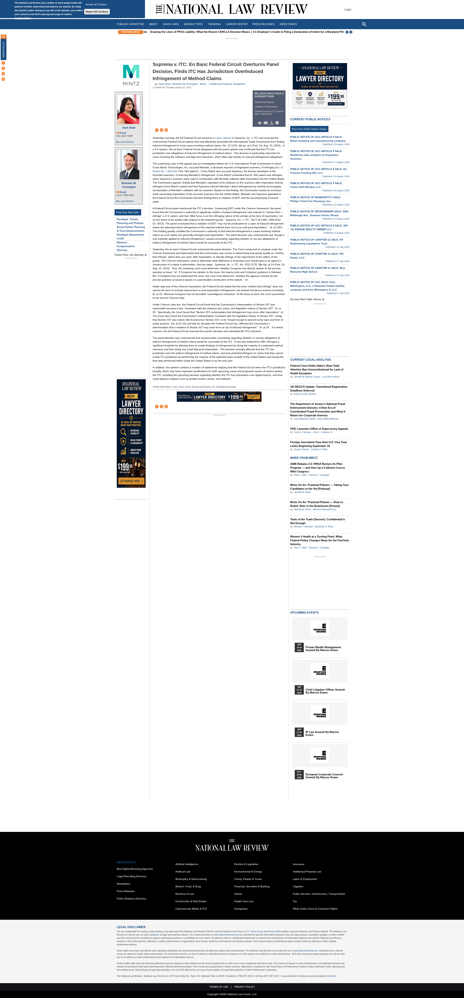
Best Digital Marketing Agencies (135, 868)
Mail (266, 123)
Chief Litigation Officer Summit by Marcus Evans (325, 691)
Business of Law (184, 893)
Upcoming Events (304, 612)
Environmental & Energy (248, 871)
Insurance (298, 864)
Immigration (241, 908)
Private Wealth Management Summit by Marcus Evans (323, 649)
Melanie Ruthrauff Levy (324, 509)
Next (351, 32)
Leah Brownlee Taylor (305, 419)
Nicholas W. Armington (128, 185)
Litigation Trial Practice (266, 106)
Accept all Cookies (96, 4)
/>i (277, 123)
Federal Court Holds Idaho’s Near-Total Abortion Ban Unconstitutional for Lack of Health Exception (316, 369)
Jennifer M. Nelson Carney (307, 377)
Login (348, 9)
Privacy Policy (275, 931)
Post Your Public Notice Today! (309, 129)
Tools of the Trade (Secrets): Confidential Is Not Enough (317, 521)
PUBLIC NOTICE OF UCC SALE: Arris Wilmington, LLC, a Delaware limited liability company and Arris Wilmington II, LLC (317, 286)
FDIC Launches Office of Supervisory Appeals (319, 428)
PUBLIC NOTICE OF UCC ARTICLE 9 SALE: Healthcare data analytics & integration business (316, 155)
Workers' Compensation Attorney (126, 246)
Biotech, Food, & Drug (188, 886)
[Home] (232, 9)
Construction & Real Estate (190, 901)
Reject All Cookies (97, 11)
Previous (347, 32)
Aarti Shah (129, 127)
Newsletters (193, 24)
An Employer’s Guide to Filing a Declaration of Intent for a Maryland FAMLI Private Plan (303, 31)
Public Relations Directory (131, 898)
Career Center (236, 24)
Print (261, 123)
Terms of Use (256, 931)
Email (123, 133)
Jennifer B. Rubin (302, 492)
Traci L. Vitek (300, 475)
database (154, 935)
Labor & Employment (305, 879)
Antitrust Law (182, 871)
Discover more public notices (305, 299)
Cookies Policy (22, 17)
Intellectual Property (264, 102)
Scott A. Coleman (302, 432)
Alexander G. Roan (323, 526)
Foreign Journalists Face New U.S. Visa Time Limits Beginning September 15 (318, 444)
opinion (222, 137)
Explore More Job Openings (129, 254)
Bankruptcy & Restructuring (191, 879)
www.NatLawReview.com (226, 935)
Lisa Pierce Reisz (330, 377)
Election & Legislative (246, 864)
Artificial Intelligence (186, 864)
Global (238, 893)
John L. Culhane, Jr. (323, 432)
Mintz (203, 83)
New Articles (3, 49)
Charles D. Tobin (319, 449)
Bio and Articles (125, 141)
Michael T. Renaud (303, 526)
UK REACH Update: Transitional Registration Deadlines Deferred (318, 388)
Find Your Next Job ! (128, 212)
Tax (295, 901)
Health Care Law (243, 901)
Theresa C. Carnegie (318, 475)
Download (272, 123)
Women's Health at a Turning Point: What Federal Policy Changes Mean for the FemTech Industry (319, 540)
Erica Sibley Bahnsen (328, 419)
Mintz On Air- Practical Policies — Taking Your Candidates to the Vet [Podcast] (319, 486)
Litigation (298, 886)
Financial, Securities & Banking (252, 886)
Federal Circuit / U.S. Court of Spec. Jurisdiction (269, 112)
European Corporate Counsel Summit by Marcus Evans (324, 776)
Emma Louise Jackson (305, 394)
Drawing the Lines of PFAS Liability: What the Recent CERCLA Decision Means (195, 31)
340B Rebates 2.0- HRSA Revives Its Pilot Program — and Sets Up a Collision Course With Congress (317, 467)
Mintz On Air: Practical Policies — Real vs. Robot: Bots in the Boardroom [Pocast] (317, 504)
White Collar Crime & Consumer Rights (315, 908)
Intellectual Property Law (307, 871)
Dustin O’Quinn (301, 449)
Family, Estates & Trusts (248, 879)
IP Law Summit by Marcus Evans (322, 733)
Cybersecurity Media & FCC (191, 908)
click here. (332, 976)
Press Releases (126, 891)
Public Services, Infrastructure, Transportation (319, 893)
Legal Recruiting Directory (131, 876)
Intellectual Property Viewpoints (227, 83)
